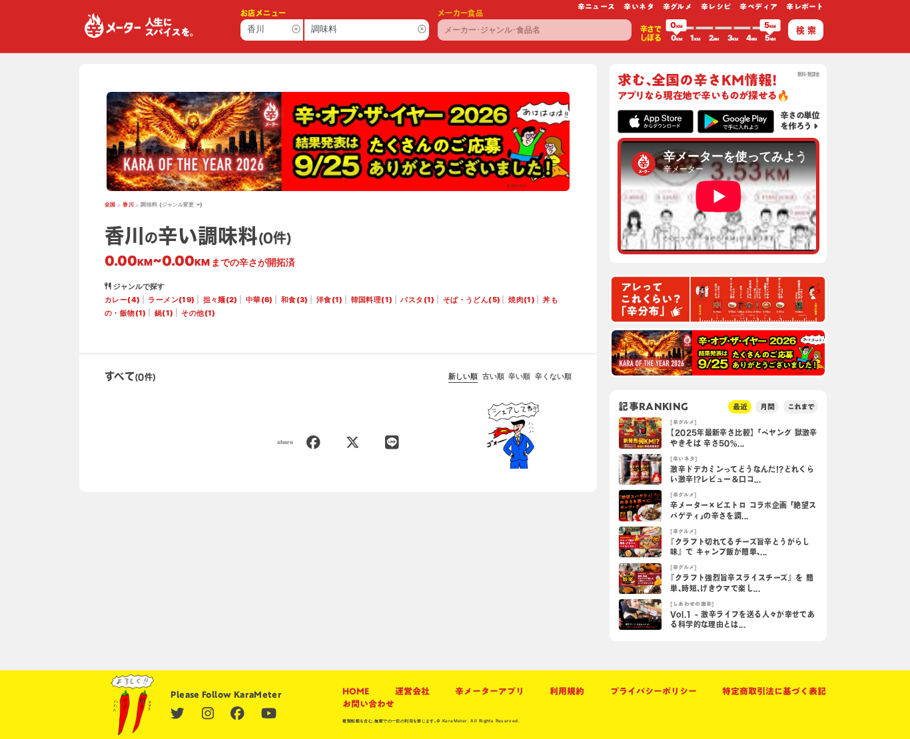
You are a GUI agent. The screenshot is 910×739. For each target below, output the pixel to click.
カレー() (122, 299)
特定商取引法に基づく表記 (774, 691)
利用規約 (567, 691)
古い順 (493, 376)
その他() (198, 313)
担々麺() (220, 299)
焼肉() (521, 299)
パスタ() (417, 299)
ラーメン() (171, 299)
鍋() (164, 313)
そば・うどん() (471, 299)
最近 (740, 406)
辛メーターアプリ (489, 691)
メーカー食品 (460, 13)
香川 (128, 204)
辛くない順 (553, 376)
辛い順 (519, 376)
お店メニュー (263, 13)
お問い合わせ (368, 704)
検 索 (806, 30)
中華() (259, 299)
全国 (110, 204)
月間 (767, 406)
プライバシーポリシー (653, 691)
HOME (355, 691)
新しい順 (463, 376)
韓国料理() (372, 299)
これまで (800, 406)
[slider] (676, 28)
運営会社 (412, 691)
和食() (294, 299)
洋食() (329, 299)
